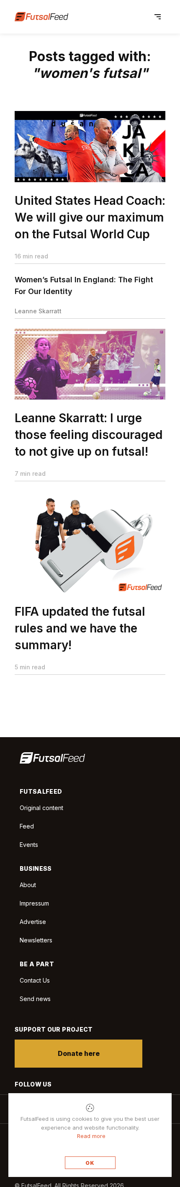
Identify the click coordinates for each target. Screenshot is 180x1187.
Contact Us (35, 980)
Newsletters (36, 940)
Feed (27, 826)
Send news (35, 998)
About (28, 884)
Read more (91, 1136)
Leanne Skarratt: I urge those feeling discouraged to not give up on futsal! (88, 435)
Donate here (79, 1053)
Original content (41, 807)
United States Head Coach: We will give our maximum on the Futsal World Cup (90, 217)
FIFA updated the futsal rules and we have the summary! (80, 628)
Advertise (33, 921)
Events (29, 844)
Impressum (34, 903)
